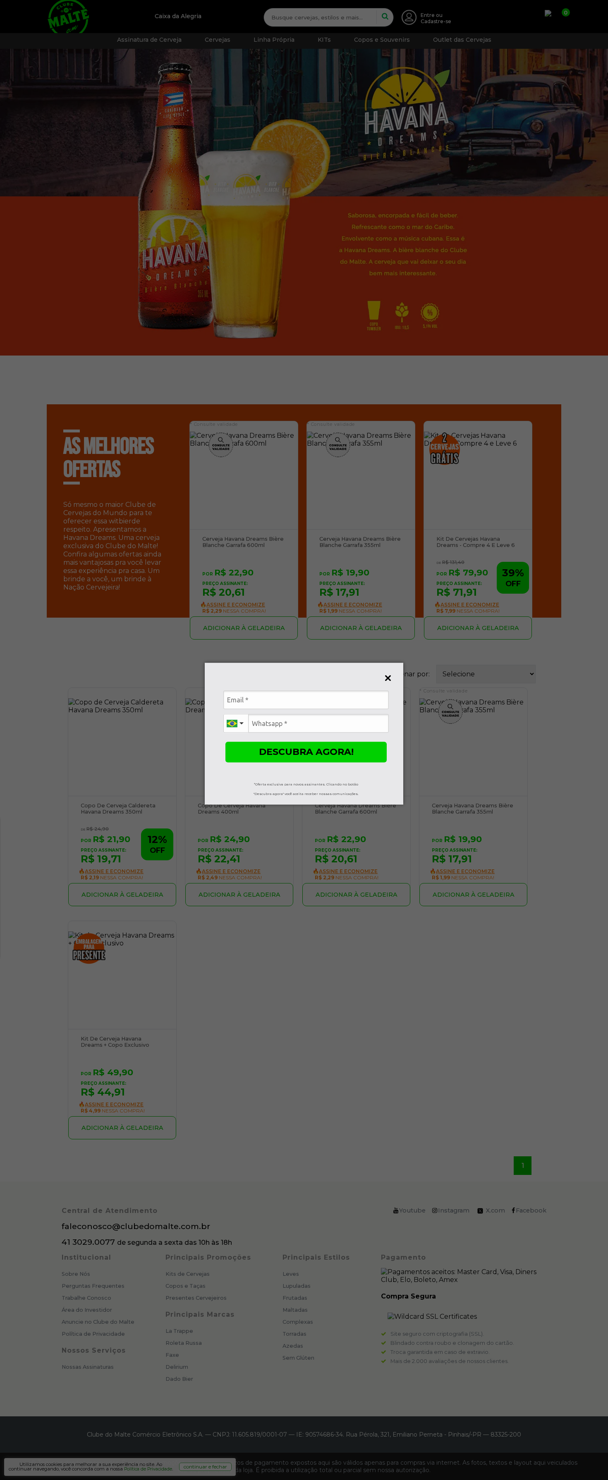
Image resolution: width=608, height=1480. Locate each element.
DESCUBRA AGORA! (306, 752)
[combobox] (235, 723)
